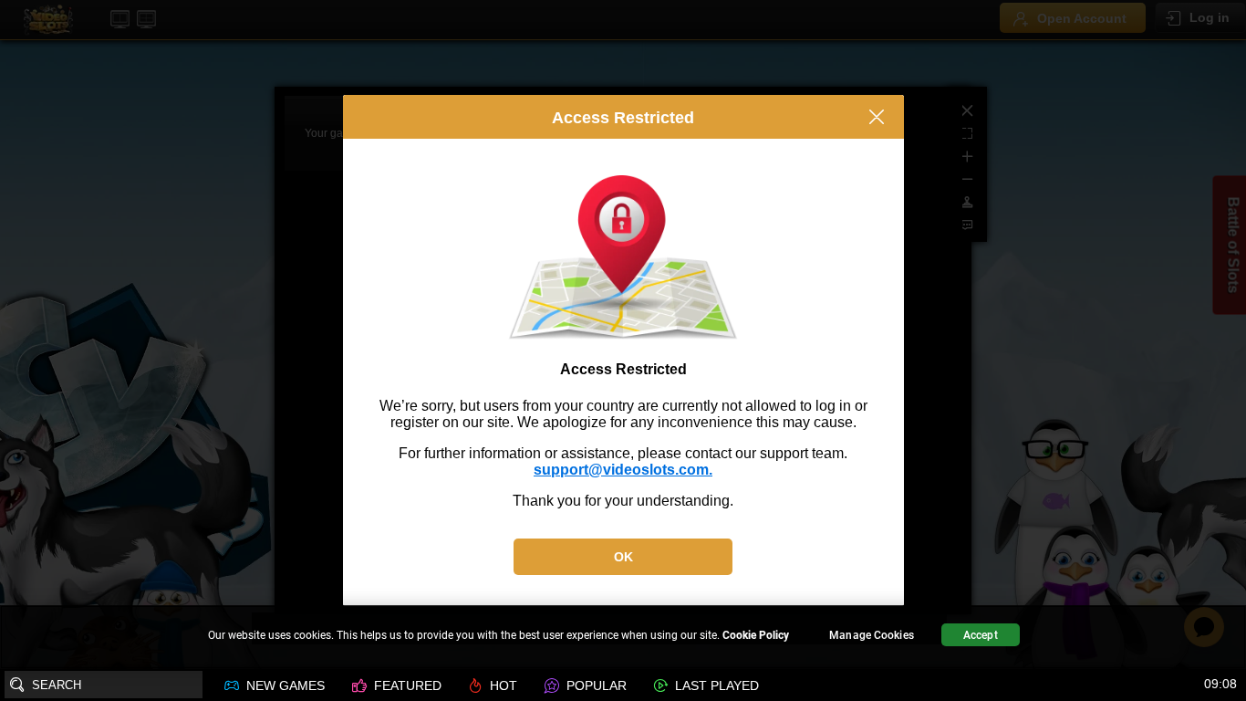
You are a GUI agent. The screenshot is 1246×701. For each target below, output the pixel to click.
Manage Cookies (871, 635)
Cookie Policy (755, 635)
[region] (623, 637)
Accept (980, 635)
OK (623, 556)
